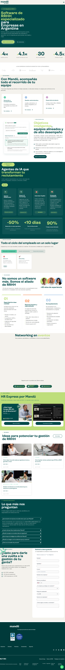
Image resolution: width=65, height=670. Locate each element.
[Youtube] (63, 649)
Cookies (44, 663)
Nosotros (3, 646)
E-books (5, 457)
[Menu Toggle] (63, 2)
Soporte (31, 646)
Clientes (10, 646)
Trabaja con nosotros (59, 659)
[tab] (9, 251)
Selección (5, 258)
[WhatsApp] (62, 667)
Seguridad (48, 663)
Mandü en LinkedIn (32, 386)
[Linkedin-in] (58, 649)
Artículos (6, 484)
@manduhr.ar (47, 386)
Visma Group (42, 659)
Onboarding (21, 258)
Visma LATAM (50, 659)
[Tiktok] (42, 386)
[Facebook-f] (56, 649)
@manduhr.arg (20, 386)
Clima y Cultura (13, 484)
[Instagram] (53, 649)
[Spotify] (61, 649)
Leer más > (5, 464)
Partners (16, 646)
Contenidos (24, 646)
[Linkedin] (28, 386)
